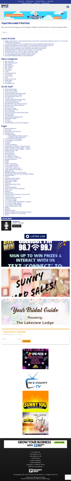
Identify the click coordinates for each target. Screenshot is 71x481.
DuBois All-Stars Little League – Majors (17, 148)
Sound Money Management (14, 117)
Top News (8, 82)
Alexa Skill (50, 1)
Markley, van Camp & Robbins (14, 105)
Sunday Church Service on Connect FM (17, 194)
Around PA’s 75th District (13, 131)
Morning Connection (11, 110)
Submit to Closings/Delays (16, 137)
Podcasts (8, 183)
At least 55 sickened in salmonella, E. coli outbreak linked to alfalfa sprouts (29, 45)
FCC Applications (10, 155)
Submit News (30, 1)
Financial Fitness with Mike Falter (15, 93)
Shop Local (8, 190)
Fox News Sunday (10, 108)
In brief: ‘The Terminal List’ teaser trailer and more (21, 53)
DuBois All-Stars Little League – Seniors (18, 149)
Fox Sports (8, 121)
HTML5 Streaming (11, 164)
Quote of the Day (10, 79)
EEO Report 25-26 (35, 456)
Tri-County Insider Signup (13, 203)
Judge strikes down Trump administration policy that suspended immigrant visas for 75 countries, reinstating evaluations (36, 41)
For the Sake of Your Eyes (13, 158)
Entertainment (9, 153)
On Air (7, 177)
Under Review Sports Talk (13, 101)
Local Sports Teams (11, 167)
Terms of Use (9, 196)
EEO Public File (9, 152)
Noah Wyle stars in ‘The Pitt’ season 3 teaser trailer (21, 51)
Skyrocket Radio (40, 477)
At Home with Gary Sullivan (13, 95)
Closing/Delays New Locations (18, 136)
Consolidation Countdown (13, 140)
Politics (7, 186)
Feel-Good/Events (10, 73)
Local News (8, 75)
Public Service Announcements (15, 188)
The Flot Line (9, 98)
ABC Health (8, 64)
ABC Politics (8, 67)
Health (7, 161)
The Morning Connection (13, 197)
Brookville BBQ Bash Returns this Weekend (19, 56)
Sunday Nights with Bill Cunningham (16, 123)
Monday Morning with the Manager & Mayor (19, 174)
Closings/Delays (10, 134)
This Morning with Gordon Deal (15, 99)
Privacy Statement (10, 187)
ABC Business (9, 61)
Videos (7, 208)
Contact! (7, 120)
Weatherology (45, 478)
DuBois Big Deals (27, 3)
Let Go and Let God (11, 92)
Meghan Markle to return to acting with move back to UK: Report (26, 47)
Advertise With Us (40, 1)
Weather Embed (10, 210)
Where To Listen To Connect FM (15, 213)
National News (9, 175)
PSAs (6, 77)
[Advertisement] (35, 15)
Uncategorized (9, 83)
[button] (68, 7)
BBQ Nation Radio (11, 118)
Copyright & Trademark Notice (35, 464)
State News (8, 80)
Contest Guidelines (11, 145)
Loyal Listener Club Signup (13, 169)
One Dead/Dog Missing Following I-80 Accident (20, 54)
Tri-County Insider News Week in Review (18, 202)
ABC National (9, 66)
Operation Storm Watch (12, 178)
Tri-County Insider (11, 200)
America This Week (11, 91)
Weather (7, 209)
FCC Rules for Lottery (12, 156)
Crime (7, 72)
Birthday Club (9, 133)
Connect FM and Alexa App (13, 139)
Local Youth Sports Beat (12, 168)
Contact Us (8, 142)
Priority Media (45, 3)
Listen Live (21, 1)
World (7, 215)
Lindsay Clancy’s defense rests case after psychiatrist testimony (25, 48)
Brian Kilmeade (10, 111)
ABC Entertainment (11, 63)
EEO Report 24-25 (35, 454)
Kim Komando (9, 115)
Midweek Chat (9, 171)
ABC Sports (8, 69)
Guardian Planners (11, 159)
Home (7, 162)
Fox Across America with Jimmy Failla (16, 112)
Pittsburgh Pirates (11, 89)
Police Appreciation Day (12, 184)
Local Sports (9, 76)
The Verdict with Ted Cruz (13, 96)
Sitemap (7, 191)
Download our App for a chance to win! (17, 146)
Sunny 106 (36, 3)
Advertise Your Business (35, 466)
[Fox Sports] (6, 226)
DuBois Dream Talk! (11, 150)
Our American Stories (12, 102)
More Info (16, 226)
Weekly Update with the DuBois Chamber (18, 212)
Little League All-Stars (12, 165)
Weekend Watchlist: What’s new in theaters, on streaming (23, 50)
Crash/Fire (8, 70)
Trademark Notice (11, 199)
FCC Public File (35, 452)
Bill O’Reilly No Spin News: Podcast (16, 104)
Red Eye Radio (9, 114)
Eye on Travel (9, 107)
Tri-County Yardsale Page (13, 205)
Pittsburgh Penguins (11, 180)
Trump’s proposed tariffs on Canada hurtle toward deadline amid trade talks (29, 44)
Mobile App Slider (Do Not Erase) (15, 172)
